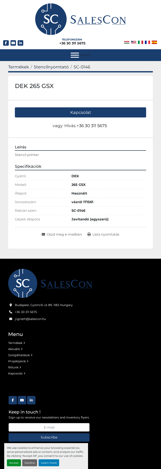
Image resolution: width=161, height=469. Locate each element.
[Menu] (75, 55)
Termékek (15, 343)
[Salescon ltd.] (50, 283)
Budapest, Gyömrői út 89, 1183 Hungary (44, 305)
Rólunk (13, 367)
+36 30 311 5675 (72, 43)
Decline (30, 462)
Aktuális (14, 349)
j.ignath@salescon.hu (30, 319)
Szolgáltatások (19, 355)
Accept (14, 462)
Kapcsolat (80, 112)
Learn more (49, 462)
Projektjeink (17, 361)
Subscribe (49, 437)
